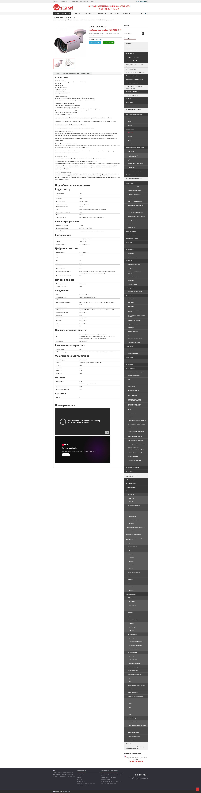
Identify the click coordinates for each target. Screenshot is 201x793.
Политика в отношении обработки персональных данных (86, 784)
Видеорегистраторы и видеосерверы (110, 776)
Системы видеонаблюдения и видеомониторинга (72, 20)
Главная (55, 20)
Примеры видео (85, 73)
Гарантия (79, 779)
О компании (75, 1)
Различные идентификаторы (108, 783)
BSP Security (98, 20)
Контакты (93, 1)
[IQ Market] (63, 7)
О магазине (80, 774)
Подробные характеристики (71, 73)
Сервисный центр (65, 1)
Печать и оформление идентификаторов (111, 781)
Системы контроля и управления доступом (112, 774)
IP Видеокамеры (90, 20)
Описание (57, 73)
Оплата (79, 777)
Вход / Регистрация (141, 1)
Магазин (56, 1)
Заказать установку (95, 42)
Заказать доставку (108, 42)
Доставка (79, 776)
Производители (81, 781)
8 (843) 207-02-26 (109, 8)
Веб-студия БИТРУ (66, 791)
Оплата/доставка (84, 1)
